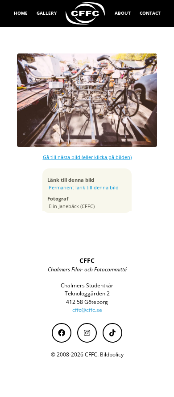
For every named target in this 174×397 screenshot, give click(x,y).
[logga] (86, 13)
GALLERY (47, 13)
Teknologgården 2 (87, 293)
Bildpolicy (112, 354)
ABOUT (123, 13)
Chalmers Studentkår (87, 285)
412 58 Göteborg (87, 302)
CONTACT (150, 13)
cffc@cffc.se (87, 310)
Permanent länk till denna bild (84, 187)
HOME (21, 13)
